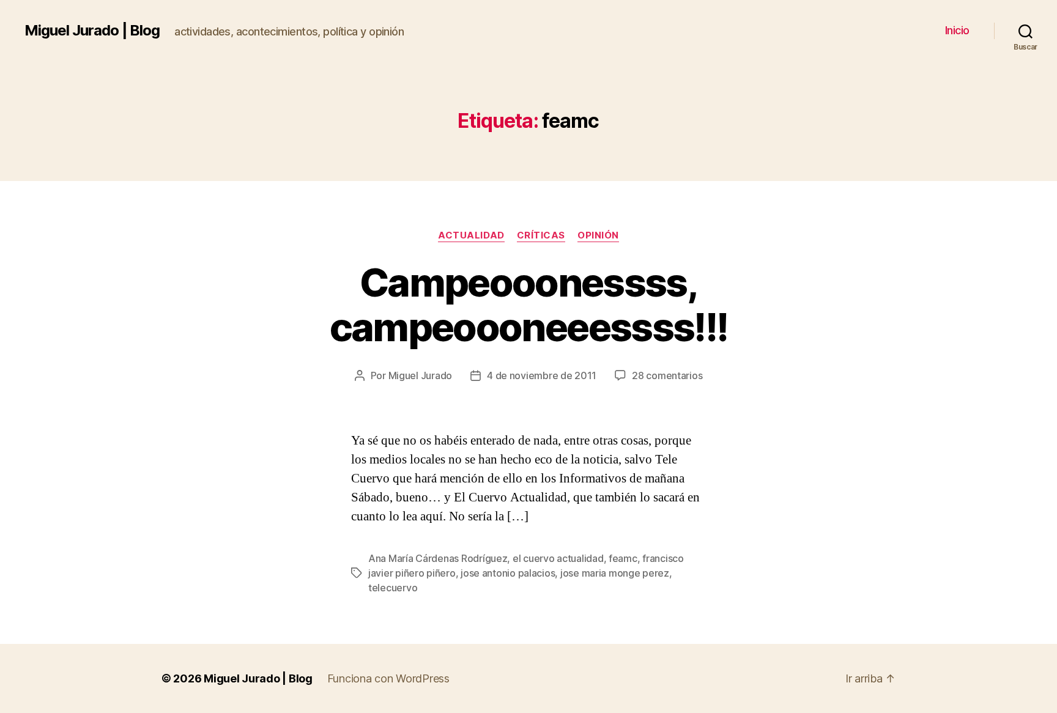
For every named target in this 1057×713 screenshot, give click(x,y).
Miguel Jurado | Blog (92, 30)
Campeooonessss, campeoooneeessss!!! (528, 304)
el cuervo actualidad (558, 558)
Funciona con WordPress (388, 678)
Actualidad (471, 235)
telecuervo (392, 588)
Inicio (957, 30)
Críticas (541, 235)
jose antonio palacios (508, 573)
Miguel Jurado (420, 375)
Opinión (598, 235)
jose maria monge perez (614, 573)
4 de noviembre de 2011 (541, 375)
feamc (623, 558)
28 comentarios (667, 375)
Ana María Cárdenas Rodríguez (437, 558)
